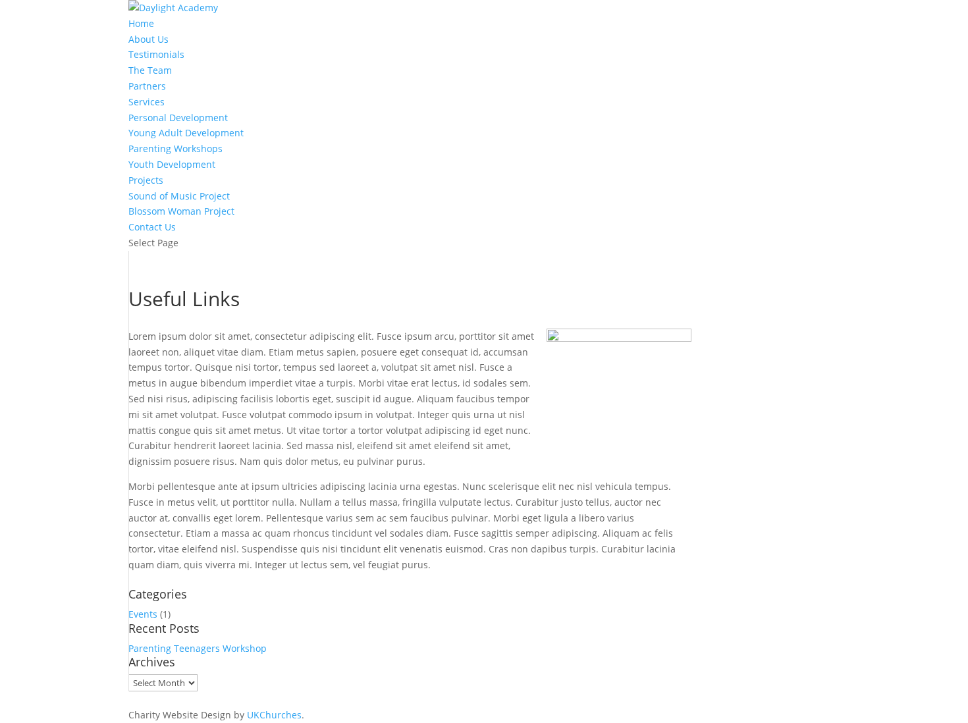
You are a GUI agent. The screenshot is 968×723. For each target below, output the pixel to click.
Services (146, 101)
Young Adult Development (186, 132)
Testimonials (156, 54)
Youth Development (171, 164)
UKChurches (274, 715)
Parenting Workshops (175, 148)
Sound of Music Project (179, 196)
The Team (150, 70)
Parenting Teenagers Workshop (197, 648)
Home (141, 23)
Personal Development (178, 117)
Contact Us (152, 227)
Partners (147, 86)
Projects (145, 180)
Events (142, 614)
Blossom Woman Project (181, 211)
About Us (148, 39)
